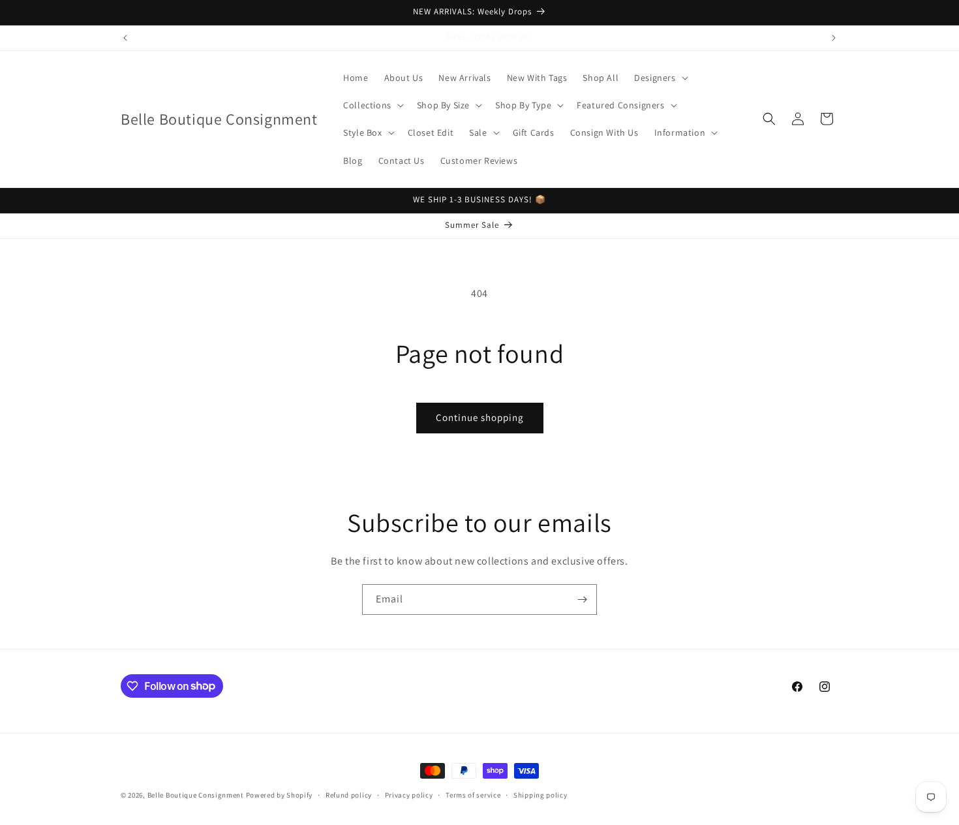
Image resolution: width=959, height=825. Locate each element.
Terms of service (473, 794)
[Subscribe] (582, 599)
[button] (659, 77)
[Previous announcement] (125, 37)
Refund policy (349, 794)
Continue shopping (480, 417)
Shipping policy (540, 794)
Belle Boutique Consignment (195, 795)
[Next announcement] (833, 37)
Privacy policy (409, 794)
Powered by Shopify (279, 795)
